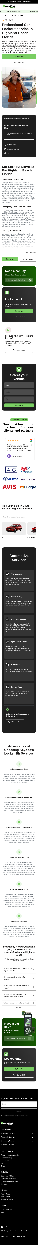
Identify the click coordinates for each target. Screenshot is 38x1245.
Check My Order (6, 1209)
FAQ (2, 1163)
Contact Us (5, 1160)
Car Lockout (18, 16)
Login (3, 1212)
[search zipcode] (30, 280)
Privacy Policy (5, 1236)
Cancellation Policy (19, 1236)
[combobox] (17, 385)
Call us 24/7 (20, 62)
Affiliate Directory (7, 1199)
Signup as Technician (8, 1179)
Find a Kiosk (5, 1194)
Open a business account (10, 1181)
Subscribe (19, 1111)
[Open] (31, 385)
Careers (4, 1184)
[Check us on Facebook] (2, 1227)
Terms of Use (25, 1231)
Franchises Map (6, 1158)
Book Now (11, 259)
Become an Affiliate (7, 1176)
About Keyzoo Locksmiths (10, 1155)
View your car (19, 405)
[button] (19, 969)
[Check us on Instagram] (6, 1227)
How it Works (5, 1197)
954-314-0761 (29, 259)
